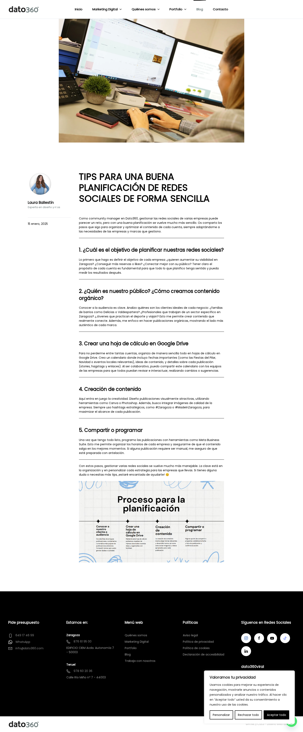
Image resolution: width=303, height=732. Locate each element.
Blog (199, 9)
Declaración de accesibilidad (203, 654)
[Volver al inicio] (24, 9)
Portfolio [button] (175, 9)
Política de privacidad (198, 642)
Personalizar (221, 715)
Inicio (78, 9)
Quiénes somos (136, 635)
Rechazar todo (248, 715)
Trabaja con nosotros (140, 661)
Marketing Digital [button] (105, 9)
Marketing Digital (137, 642)
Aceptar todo (276, 715)
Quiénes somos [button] (144, 9)
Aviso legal (190, 635)
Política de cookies (196, 648)
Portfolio (131, 648)
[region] (249, 697)
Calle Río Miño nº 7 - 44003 (86, 677)
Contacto (220, 9)
